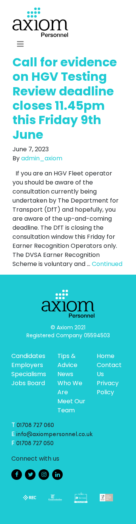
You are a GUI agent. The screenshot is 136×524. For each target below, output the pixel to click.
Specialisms (28, 374)
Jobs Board (28, 383)
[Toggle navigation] (20, 44)
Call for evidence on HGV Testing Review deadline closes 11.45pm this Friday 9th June (64, 98)
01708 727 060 (35, 426)
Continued (107, 264)
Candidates (28, 356)
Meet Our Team (71, 406)
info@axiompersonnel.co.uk (54, 435)
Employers (27, 365)
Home (105, 356)
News (65, 374)
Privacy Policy (108, 387)
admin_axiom (41, 158)
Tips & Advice (67, 360)
